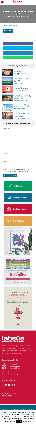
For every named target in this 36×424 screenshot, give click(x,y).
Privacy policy (6, 393)
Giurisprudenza (22, 87)
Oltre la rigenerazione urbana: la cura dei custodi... (22, 74)
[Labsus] (18, 1)
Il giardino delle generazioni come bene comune (21, 100)
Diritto (15, 87)
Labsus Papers (25, 113)
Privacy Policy (26, 421)
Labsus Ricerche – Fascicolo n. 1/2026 (19, 117)
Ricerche (22, 71)
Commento (6, 128)
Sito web (5, 161)
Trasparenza (15, 393)
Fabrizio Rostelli (13, 16)
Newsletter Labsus (7, 395)
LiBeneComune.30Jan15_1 (10, 26)
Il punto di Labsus (18, 78)
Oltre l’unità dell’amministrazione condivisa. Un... (20, 81)
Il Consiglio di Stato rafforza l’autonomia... (20, 109)
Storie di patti (27, 97)
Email (5, 154)
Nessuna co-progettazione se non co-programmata (21, 89)
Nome (5, 146)
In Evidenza (27, 78)
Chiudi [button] (19, 421)
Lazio (21, 97)
